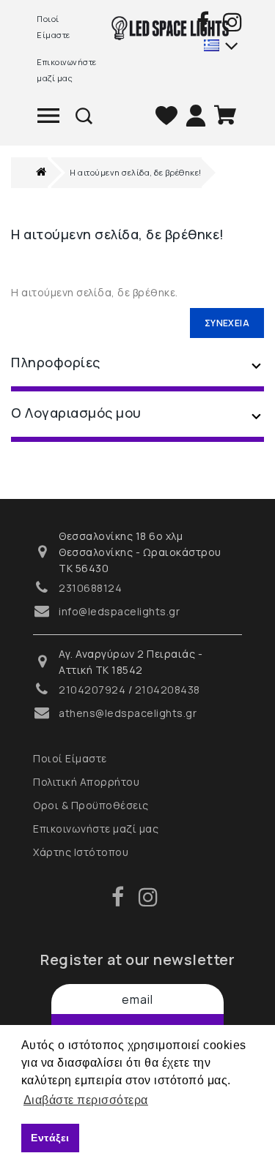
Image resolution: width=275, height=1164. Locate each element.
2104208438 (167, 689)
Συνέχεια (227, 323)
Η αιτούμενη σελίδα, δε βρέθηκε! (136, 172)
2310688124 (90, 588)
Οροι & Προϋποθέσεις (91, 805)
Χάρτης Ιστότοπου (80, 852)
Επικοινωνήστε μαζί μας (63, 69)
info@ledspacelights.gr (119, 611)
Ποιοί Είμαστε (53, 26)
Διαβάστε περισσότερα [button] (85, 1100)
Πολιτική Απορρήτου (86, 782)
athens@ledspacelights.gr (128, 713)
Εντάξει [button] (50, 1138)
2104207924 (92, 689)
